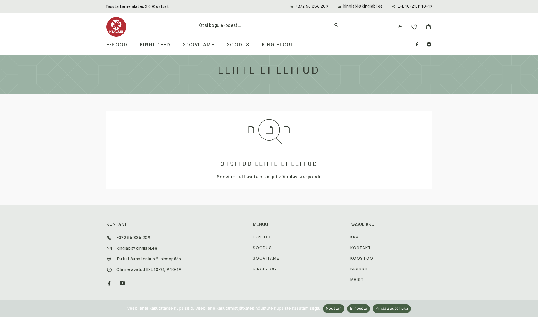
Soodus (238, 45)
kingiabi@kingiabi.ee (363, 6)
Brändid (359, 269)
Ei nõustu (358, 308)
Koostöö (362, 258)
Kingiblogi (277, 45)
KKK (354, 237)
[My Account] (400, 27)
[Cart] (428, 27)
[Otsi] (336, 25)
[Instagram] (429, 45)
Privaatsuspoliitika (391, 308)
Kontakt (360, 247)
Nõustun (334, 308)
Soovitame (198, 45)
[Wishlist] (414, 28)
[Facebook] (416, 45)
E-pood (116, 45)
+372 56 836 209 (311, 6)
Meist (357, 279)
